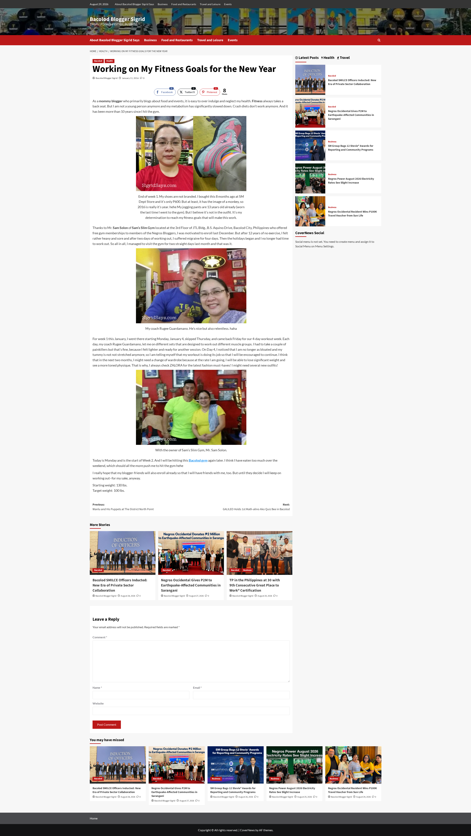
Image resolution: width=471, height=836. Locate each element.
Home (94, 818)
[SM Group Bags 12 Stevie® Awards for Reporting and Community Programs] (310, 145)
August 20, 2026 (265, 595)
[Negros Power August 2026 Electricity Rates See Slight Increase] (310, 178)
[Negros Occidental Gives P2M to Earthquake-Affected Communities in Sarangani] (191, 553)
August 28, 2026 (128, 595)
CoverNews (247, 830)
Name (97, 687)
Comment (100, 637)
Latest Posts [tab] (308, 57)
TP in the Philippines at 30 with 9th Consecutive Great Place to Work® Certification (254, 585)
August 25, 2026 (304, 796)
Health (109, 61)
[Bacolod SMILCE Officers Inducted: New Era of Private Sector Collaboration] (122, 553)
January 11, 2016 (130, 78)
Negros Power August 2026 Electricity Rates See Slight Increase (351, 181)
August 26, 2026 (245, 796)
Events (228, 4)
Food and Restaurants (183, 4)
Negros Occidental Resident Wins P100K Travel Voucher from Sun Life (352, 214)
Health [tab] (328, 57)
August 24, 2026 (363, 796)
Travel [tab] (344, 57)
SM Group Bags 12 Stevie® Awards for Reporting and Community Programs (350, 148)
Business (163, 4)
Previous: (123, 507)
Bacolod (98, 61)
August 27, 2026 (196, 595)
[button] (379, 40)
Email (197, 687)
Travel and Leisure (210, 4)
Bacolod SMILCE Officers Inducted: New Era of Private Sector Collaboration (120, 585)
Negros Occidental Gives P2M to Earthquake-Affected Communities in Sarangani (191, 585)
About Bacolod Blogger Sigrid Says (134, 4)
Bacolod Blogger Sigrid (117, 19)
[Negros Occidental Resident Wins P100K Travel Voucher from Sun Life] (310, 211)
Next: (256, 507)
